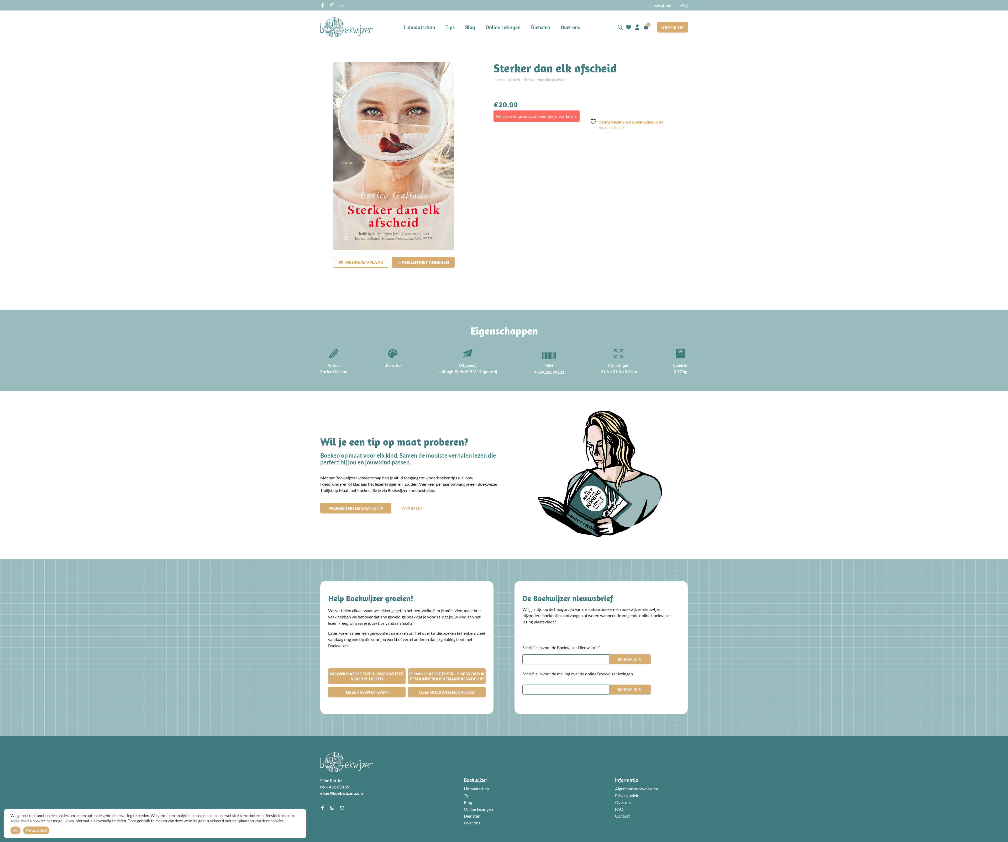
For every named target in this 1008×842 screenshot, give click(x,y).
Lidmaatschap (419, 27)
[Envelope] (342, 5)
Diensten (540, 27)
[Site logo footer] (346, 762)
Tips (450, 27)
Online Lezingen (503, 27)
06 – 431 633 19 (334, 786)
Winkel (514, 79)
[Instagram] (332, 5)
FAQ (683, 5)
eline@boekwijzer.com (341, 793)
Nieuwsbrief (660, 5)
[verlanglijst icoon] (628, 27)
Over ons (570, 27)
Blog (470, 27)
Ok (15, 830)
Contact (622, 815)
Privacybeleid (627, 795)
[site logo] (346, 27)
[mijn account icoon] (637, 27)
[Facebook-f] (322, 5)
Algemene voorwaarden (636, 788)
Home (499, 79)
